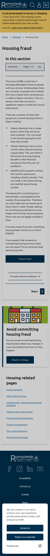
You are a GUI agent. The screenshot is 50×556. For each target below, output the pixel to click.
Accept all (25, 528)
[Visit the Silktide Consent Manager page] (40, 546)
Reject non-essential (25, 537)
